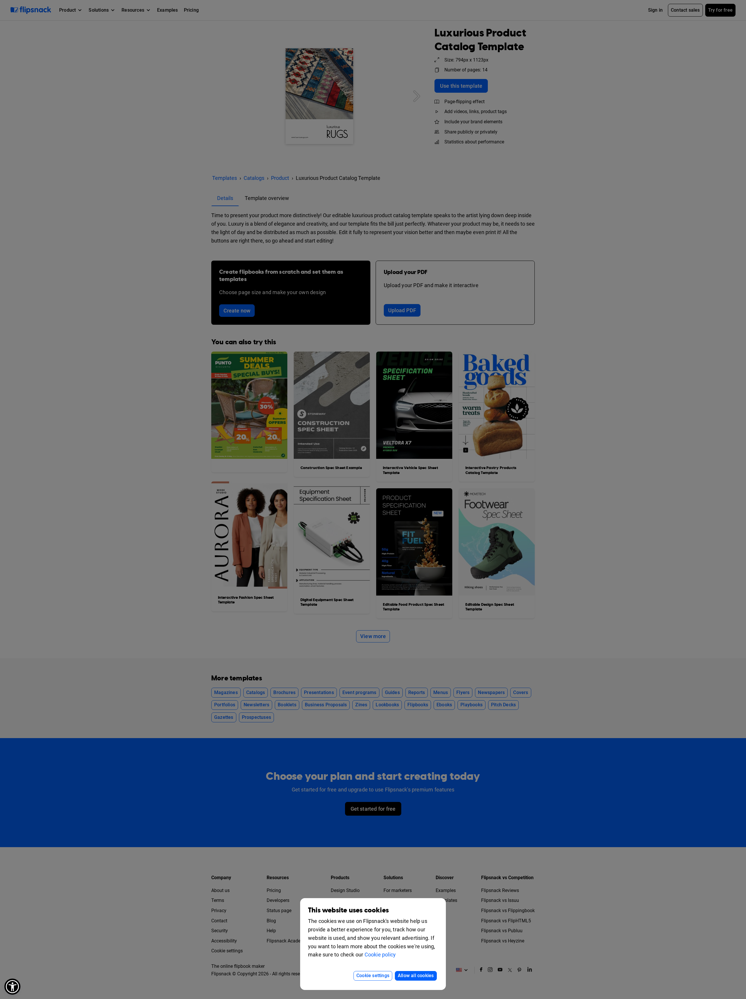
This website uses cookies (348, 910)
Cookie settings (372, 975)
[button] (12, 986)
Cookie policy (380, 954)
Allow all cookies (416, 975)
